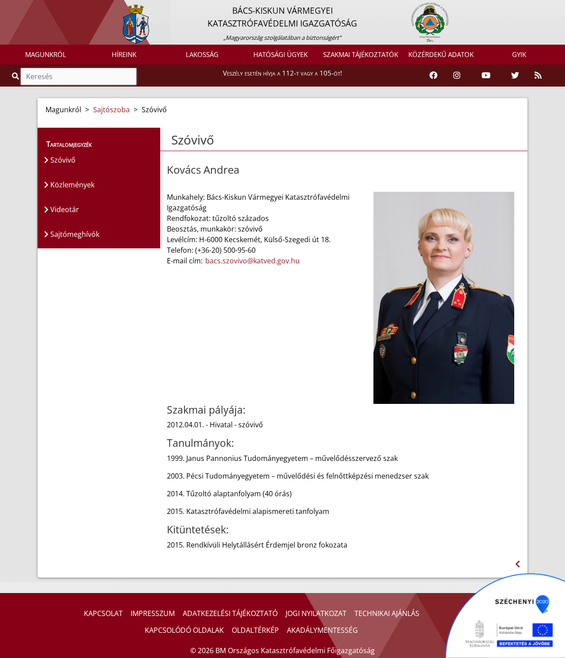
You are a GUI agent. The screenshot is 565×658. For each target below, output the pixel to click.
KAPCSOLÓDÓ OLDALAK (184, 630)
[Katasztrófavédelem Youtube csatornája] (486, 75)
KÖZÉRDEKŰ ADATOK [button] (441, 54)
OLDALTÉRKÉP (255, 630)
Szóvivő (62, 160)
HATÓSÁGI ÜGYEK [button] (280, 54)
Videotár (64, 209)
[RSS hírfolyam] (538, 75)
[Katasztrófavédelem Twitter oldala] (515, 75)
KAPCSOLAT (103, 613)
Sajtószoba (111, 109)
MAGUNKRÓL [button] (45, 54)
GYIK (519, 54)
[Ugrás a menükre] (6, 7)
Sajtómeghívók (74, 234)
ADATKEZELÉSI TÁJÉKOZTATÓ (230, 613)
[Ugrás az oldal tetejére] (170, 140)
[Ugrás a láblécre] (26, 7)
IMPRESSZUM (153, 613)
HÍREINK (124, 54)
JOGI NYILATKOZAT (316, 613)
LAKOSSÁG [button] (202, 54)
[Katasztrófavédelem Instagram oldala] (456, 75)
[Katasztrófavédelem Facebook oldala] (433, 75)
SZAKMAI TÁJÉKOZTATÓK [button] (360, 54)
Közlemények (71, 185)
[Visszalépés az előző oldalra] (517, 564)
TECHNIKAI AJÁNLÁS (386, 613)
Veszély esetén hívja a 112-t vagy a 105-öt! (282, 72)
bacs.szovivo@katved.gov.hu (252, 261)
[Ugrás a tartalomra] (16, 7)
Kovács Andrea (203, 170)
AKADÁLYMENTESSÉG (322, 630)
